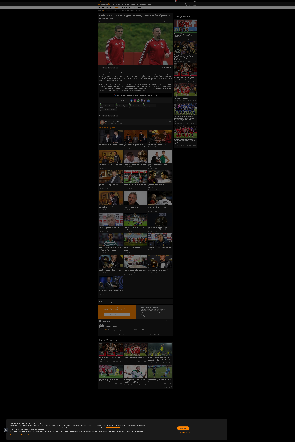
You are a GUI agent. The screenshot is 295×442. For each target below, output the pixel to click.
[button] (5, 430)
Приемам (183, 428)
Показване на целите (183, 432)
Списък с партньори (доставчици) (19, 434)
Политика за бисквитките (113, 427)
